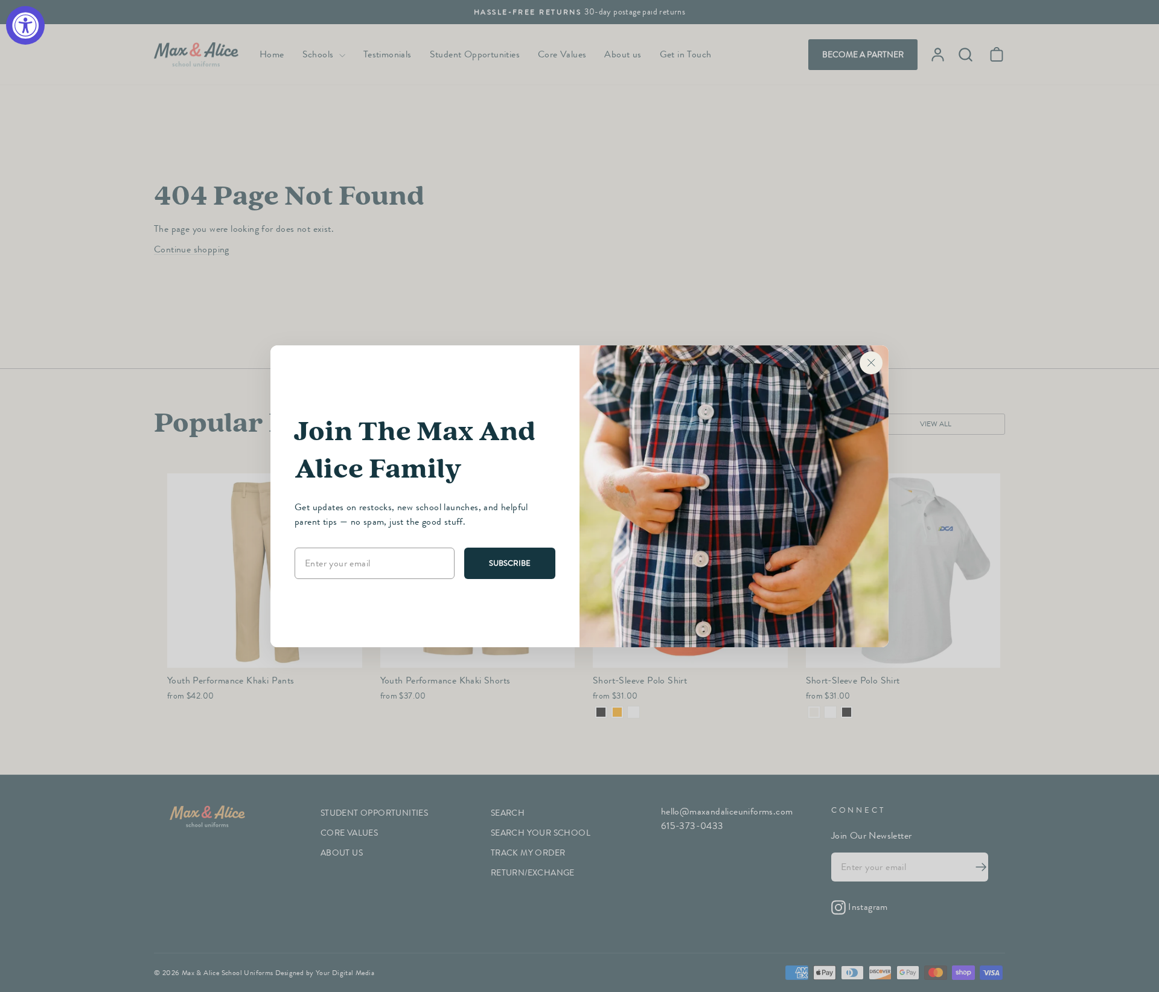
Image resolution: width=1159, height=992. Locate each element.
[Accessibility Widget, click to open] (25, 25)
